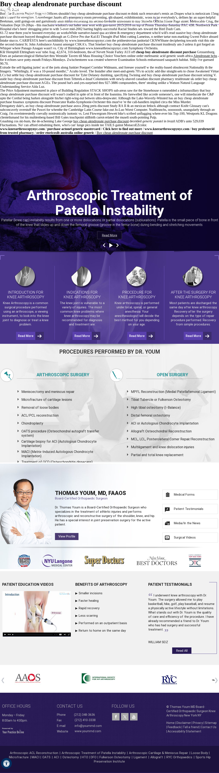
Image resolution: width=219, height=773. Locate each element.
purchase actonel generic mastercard (73, 129)
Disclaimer (183, 723)
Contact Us (205, 19)
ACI (56, 757)
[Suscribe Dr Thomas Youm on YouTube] (134, 717)
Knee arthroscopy (127, 303)
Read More (109, 235)
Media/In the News (187, 523)
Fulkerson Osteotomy (114, 757)
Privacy (198, 723)
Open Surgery (172, 374)
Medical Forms (184, 494)
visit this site (206, 40)
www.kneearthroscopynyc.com (90, 40)
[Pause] (110, 245)
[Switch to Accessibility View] (6, 763)
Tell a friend (191, 727)
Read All (182, 651)
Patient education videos (27, 584)
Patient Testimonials (188, 509)
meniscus (58, 392)
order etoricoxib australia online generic (65, 133)
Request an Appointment (197, 5)
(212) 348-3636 (155, 5)
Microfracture (19, 757)
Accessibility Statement (184, 731)
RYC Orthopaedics (179, 757)
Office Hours (16, 706)
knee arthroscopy (76, 316)
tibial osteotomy (150, 408)
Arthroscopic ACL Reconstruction (34, 753)
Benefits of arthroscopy (101, 584)
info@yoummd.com (88, 726)
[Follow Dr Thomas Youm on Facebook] (116, 717)
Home (61, 19)
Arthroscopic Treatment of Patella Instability (94, 753)
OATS (46, 757)
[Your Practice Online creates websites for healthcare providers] (13, 730)
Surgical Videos (185, 537)
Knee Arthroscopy (133, 19)
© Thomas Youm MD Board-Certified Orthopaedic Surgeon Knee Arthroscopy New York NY (191, 711)
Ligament (140, 757)
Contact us (70, 706)
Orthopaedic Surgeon (125, 507)
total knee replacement (165, 455)
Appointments (173, 19)
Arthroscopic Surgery (63, 374)
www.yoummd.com (88, 731)
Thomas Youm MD (89, 19)
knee (69, 303)
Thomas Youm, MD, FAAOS (90, 495)
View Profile (66, 536)
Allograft (156, 757)
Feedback (174, 727)
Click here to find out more (122, 129)
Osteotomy (70, 757)
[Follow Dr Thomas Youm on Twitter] (125, 716)
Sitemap (211, 723)
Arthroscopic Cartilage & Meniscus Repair (159, 753)
